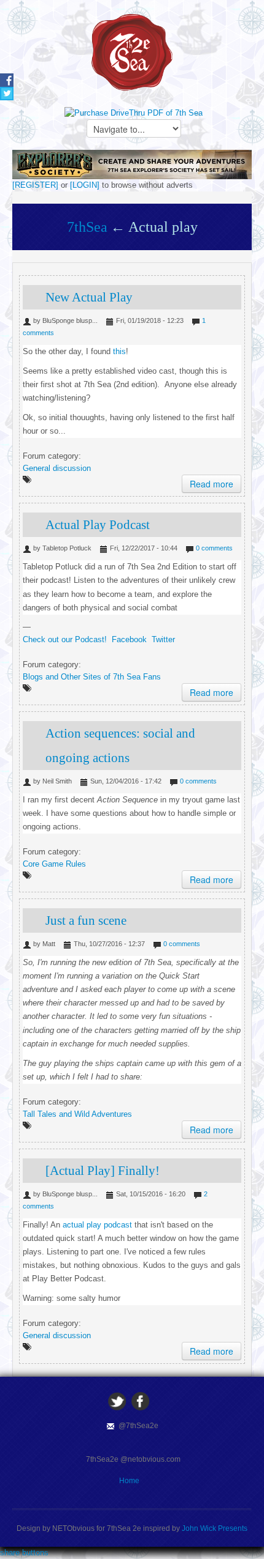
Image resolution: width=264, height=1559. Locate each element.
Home (129, 1480)
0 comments (214, 548)
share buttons (24, 1552)
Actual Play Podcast (97, 524)
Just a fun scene (85, 920)
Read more (211, 484)
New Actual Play (89, 297)
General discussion (57, 468)
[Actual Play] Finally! (102, 1170)
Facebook (129, 639)
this (119, 351)
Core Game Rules (54, 863)
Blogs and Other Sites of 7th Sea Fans (92, 676)
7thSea (87, 227)
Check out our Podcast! (65, 639)
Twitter (163, 639)
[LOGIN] (84, 185)
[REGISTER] (35, 185)
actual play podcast (96, 1224)
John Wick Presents (214, 1528)
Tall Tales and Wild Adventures (77, 1114)
